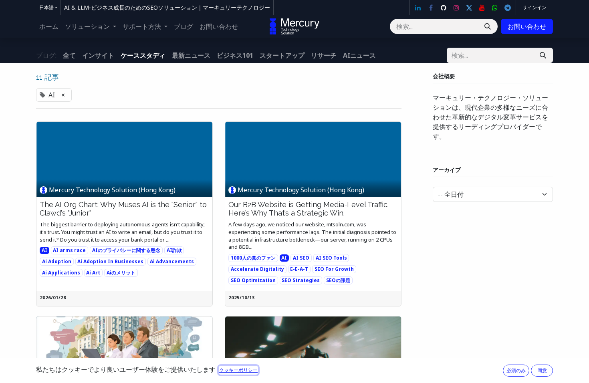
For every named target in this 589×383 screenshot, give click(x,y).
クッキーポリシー (238, 370)
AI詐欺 (174, 250)
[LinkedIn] (417, 7)
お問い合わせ (527, 26)
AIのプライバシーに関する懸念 (126, 250)
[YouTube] (482, 7)
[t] (507, 7)
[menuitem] (49, 26)
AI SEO (301, 257)
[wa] (494, 7)
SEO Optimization (253, 280)
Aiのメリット (121, 272)
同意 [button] (542, 370)
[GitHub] (443, 7)
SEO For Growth (334, 269)
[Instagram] (456, 7)
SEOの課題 (338, 280)
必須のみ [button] (516, 370)
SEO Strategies (301, 280)
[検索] (488, 26)
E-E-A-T (299, 269)
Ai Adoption (56, 261)
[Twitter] (469, 7)
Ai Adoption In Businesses (110, 261)
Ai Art (93, 272)
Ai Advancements (172, 261)
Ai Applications (61, 272)
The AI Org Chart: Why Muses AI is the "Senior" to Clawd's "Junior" (123, 209)
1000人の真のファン (253, 257)
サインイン (534, 7)
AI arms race (69, 250)
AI (44, 250)
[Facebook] (430, 7)
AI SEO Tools (331, 257)
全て (69, 55)
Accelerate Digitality (257, 269)
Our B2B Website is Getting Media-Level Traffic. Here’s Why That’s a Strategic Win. (308, 209)
